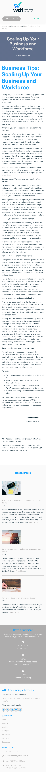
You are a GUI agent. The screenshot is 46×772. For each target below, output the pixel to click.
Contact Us (6, 742)
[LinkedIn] (12, 710)
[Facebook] (4, 710)
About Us (5, 723)
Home (4, 720)
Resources (6, 26)
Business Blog (16, 26)
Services (5, 727)
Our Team (5, 731)
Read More (33, 522)
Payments (5, 738)
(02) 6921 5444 (12, 751)
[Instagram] (20, 710)
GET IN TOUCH (7, 17)
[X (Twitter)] (8, 710)
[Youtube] (16, 710)
